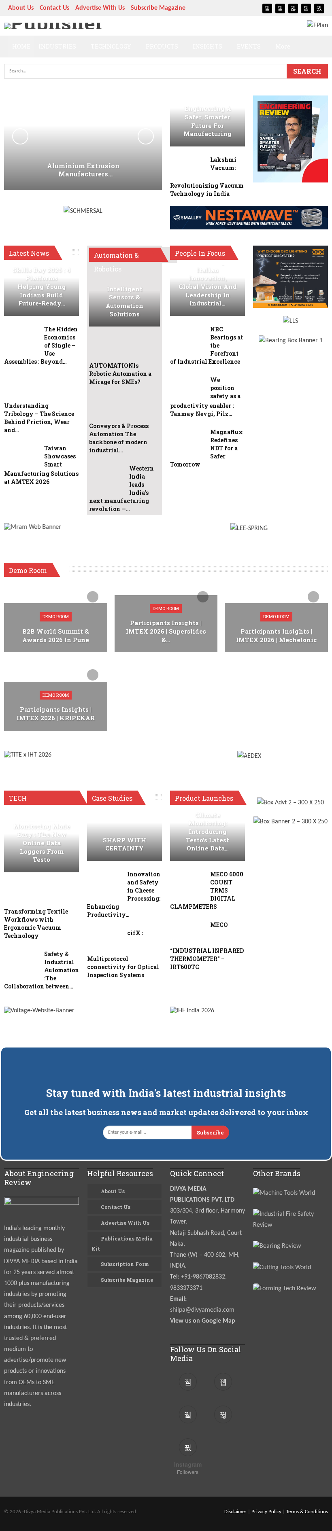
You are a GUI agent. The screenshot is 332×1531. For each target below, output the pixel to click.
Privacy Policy (266, 1511)
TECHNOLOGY (111, 46)
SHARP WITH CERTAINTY (124, 844)
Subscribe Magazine (158, 8)
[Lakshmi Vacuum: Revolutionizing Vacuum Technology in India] (187, 169)
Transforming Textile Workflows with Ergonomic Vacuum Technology (36, 923)
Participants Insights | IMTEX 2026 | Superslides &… (166, 631)
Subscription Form (125, 1264)
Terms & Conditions (307, 1511)
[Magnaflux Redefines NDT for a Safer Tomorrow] (187, 441)
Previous (20, 136)
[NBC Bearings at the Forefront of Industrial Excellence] (187, 338)
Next (146, 136)
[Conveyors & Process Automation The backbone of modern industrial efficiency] (106, 409)
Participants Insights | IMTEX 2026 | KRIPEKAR (56, 714)
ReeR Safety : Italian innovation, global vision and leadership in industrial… (208, 282)
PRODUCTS (162, 46)
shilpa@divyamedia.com (203, 1310)
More (282, 46)
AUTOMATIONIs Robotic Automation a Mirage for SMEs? (120, 374)
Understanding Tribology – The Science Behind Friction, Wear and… (39, 418)
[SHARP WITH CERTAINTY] (124, 835)
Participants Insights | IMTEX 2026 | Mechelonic (276, 636)
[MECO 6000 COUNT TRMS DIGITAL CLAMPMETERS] (187, 883)
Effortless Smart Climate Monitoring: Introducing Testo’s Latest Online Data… (207, 827)
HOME (21, 46)
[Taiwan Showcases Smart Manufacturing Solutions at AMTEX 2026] (21, 457)
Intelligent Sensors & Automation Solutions (124, 301)
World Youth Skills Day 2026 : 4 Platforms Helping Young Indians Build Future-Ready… (41, 282)
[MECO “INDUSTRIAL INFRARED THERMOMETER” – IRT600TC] (187, 934)
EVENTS (249, 46)
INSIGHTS (207, 46)
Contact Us (54, 8)
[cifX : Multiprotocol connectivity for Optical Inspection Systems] (104, 942)
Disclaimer (235, 1511)
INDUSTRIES (57, 46)
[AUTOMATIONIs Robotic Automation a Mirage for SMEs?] (106, 349)
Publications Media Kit (122, 1243)
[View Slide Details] (83, 535)
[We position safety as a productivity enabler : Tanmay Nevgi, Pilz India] (187, 389)
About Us (21, 8)
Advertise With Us (100, 8)
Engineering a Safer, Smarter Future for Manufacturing (207, 121)
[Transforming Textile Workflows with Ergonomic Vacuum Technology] (21, 895)
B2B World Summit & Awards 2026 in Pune (55, 636)
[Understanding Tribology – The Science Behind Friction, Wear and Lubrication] (21, 389)
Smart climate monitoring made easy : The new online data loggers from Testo (41, 838)
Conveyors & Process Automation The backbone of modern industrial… (119, 438)
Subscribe (210, 1132)
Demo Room (56, 616)
